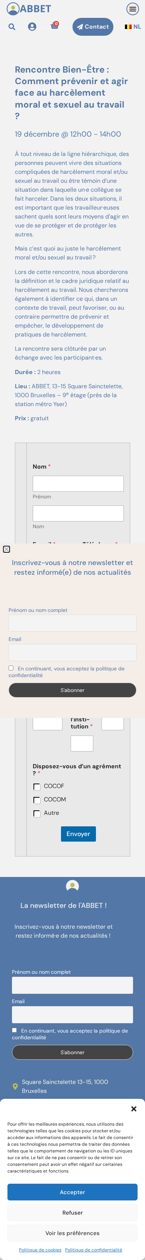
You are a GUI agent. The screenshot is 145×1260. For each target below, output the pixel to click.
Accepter (72, 1192)
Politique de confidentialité (93, 1250)
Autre (51, 813)
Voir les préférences (72, 1233)
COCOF (54, 786)
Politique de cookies (40, 1250)
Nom (38, 526)
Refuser (72, 1212)
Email (18, 1001)
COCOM (55, 799)
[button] (134, 1109)
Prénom (42, 497)
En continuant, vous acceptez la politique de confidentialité (70, 1034)
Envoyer (78, 834)
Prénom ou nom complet (41, 972)
